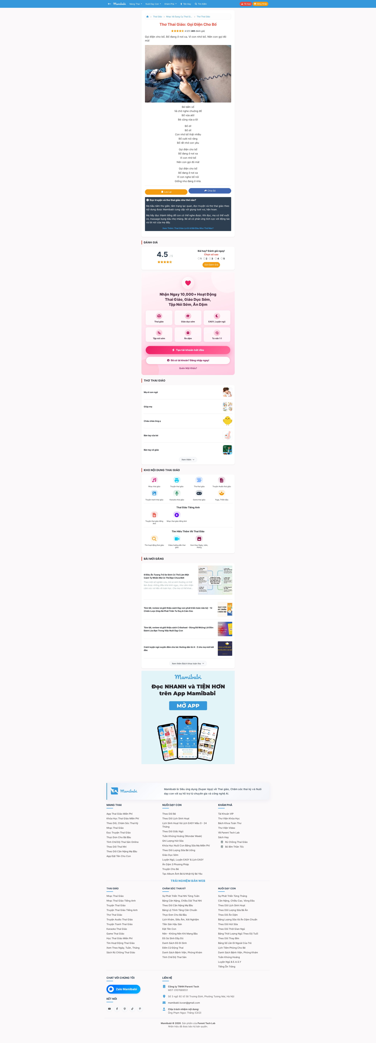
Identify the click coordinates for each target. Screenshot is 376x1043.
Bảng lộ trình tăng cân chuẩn (179, 910)
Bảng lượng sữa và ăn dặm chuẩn (237, 919)
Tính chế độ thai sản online (122, 841)
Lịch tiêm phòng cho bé (231, 947)
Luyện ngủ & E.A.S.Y (229, 961)
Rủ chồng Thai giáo (236, 841)
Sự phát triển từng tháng (232, 895)
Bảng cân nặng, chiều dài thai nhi (182, 900)
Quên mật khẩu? (188, 368)
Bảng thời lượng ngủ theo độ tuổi (238, 933)
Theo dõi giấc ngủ (172, 831)
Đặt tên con (169, 928)
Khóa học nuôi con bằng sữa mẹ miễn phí (186, 845)
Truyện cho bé (170, 869)
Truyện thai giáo (116, 905)
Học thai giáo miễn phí (119, 938)
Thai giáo (157, 16)
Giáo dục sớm (170, 854)
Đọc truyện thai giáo (118, 832)
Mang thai (135, 4)
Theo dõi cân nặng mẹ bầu (121, 851)
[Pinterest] (140, 1009)
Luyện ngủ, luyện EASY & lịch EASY (183, 859)
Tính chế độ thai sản (174, 957)
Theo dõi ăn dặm (228, 914)
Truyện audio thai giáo (119, 919)
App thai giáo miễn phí (119, 813)
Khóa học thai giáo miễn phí (122, 818)
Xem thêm (186, 459)
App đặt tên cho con (118, 856)
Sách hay (223, 837)
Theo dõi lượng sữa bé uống (178, 850)
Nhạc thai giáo (115, 827)
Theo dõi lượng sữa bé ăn (233, 910)
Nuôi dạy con (152, 4)
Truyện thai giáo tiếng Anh (122, 910)
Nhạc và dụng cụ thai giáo (179, 16)
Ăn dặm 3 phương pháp (175, 864)
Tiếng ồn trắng (226, 966)
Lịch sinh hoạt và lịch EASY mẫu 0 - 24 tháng (184, 825)
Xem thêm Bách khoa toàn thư (186, 663)
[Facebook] (117, 1009)
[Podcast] (125, 1009)
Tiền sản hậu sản (172, 924)
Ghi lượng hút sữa (172, 840)
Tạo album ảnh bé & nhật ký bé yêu (182, 873)
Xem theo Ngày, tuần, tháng (123, 947)
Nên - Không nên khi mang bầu (180, 933)
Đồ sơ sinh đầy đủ (172, 938)
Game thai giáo (115, 933)
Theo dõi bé (169, 813)
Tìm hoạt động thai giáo (120, 943)
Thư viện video (226, 827)
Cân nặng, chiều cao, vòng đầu (236, 900)
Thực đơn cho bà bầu (118, 837)
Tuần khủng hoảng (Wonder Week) (182, 836)
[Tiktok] (132, 1009)
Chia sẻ (211, 190)
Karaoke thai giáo (116, 928)
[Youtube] (109, 1009)
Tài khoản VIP (226, 813)
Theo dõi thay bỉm (228, 938)
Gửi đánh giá (211, 264)
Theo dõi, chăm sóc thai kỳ (122, 823)
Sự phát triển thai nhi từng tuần (180, 895)
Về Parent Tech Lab (229, 832)
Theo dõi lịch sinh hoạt (175, 818)
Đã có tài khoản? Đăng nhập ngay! (190, 360)
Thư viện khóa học (229, 818)
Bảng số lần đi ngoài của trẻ (234, 943)
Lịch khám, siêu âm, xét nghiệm (180, 919)
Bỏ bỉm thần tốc (234, 846)
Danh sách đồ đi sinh (174, 943)
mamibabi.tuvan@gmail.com (184, 1002)
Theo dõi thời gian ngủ (231, 928)
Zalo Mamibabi (126, 989)
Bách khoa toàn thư (229, 823)
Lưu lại (168, 191)
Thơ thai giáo (203, 16)
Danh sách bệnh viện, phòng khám (182, 952)
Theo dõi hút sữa (228, 924)
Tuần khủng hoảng (229, 957)
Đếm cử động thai (172, 947)
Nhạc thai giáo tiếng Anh (121, 900)
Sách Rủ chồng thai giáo (120, 952)
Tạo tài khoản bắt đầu (190, 350)
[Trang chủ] (147, 16)
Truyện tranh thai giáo (119, 924)
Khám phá (169, 4)
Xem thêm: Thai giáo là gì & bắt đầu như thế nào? (188, 228)
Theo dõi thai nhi (116, 846)
